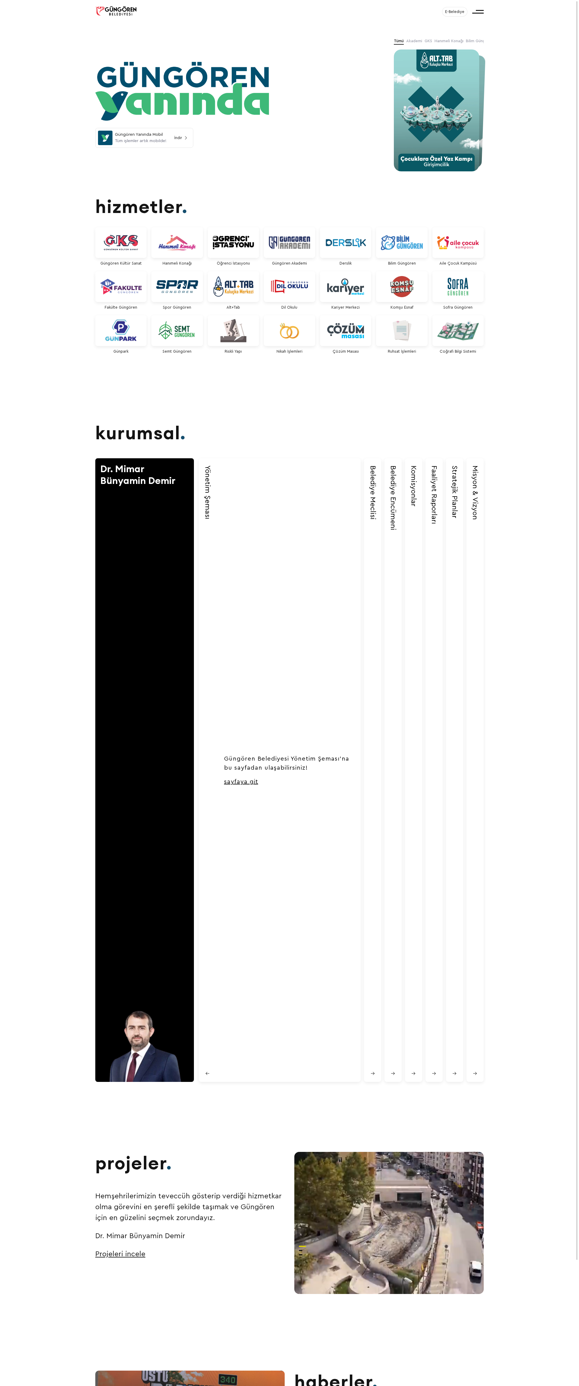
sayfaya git (241, 782)
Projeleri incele (120, 1254)
